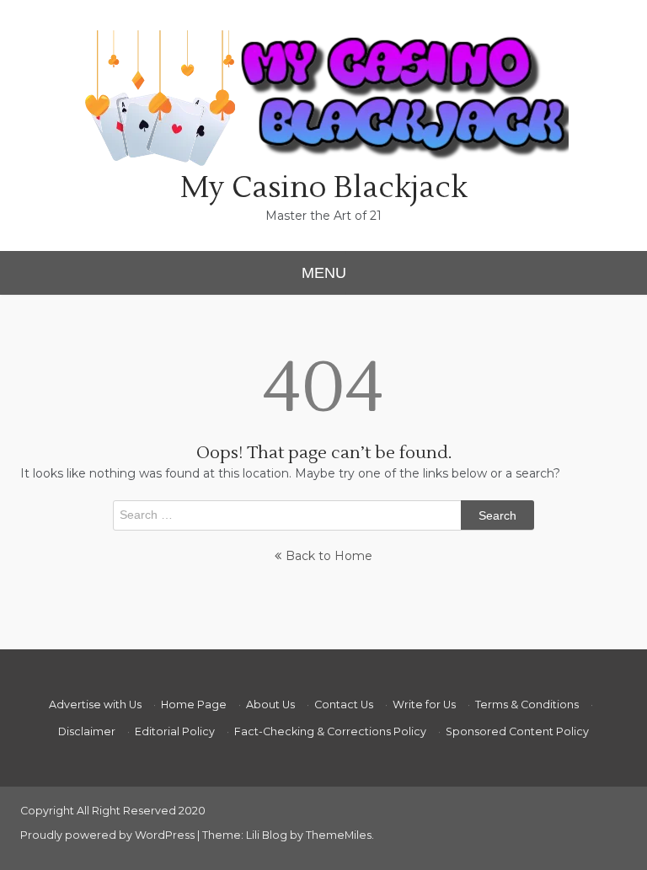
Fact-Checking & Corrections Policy (330, 731)
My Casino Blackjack (324, 187)
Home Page (194, 704)
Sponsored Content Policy (517, 731)
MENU (324, 272)
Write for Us (424, 704)
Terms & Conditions (527, 704)
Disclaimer (86, 731)
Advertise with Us (95, 704)
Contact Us (343, 704)
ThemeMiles (339, 835)
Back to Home (329, 555)
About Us (270, 704)
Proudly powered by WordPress (108, 835)
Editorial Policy (175, 731)
